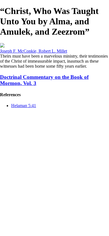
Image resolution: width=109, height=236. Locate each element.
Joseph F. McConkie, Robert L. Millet (33, 51)
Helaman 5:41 (23, 105)
